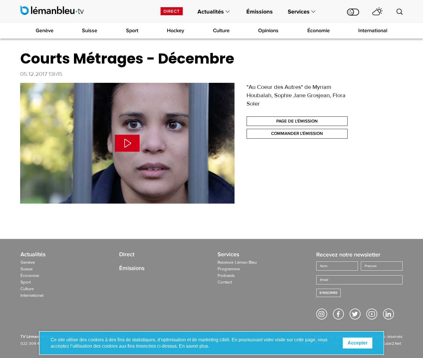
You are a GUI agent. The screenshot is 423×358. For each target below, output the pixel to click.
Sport (132, 30)
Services (299, 11)
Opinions (268, 30)
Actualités (210, 11)
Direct (171, 11)
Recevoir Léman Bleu (237, 262)
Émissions (259, 11)
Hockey (175, 30)
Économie (318, 30)
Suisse (89, 30)
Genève (45, 30)
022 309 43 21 (33, 343)
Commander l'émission (297, 133)
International (372, 30)
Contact (225, 282)
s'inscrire (328, 293)
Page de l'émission (297, 121)
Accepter (357, 342)
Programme (229, 269)
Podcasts (226, 275)
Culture (221, 30)
